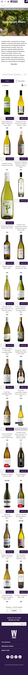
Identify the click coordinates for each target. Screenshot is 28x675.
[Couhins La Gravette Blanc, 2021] (21, 576)
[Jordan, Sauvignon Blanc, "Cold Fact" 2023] (7, 535)
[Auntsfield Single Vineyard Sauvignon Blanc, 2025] (7, 576)
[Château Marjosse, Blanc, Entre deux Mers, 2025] (7, 102)
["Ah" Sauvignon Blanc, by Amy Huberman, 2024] (21, 535)
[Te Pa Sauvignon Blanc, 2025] (21, 455)
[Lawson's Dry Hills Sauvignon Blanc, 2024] (21, 495)
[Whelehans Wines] (14, 1)
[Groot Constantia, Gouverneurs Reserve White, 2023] (7, 413)
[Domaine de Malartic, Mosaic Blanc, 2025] (7, 195)
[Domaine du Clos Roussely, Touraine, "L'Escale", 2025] (21, 102)
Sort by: (19, 81)
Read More (14, 64)
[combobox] (14, 5)
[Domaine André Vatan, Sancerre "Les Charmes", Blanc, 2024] (7, 287)
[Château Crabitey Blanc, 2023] (7, 247)
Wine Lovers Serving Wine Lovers (14, 9)
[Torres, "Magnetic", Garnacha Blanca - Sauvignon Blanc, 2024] (21, 287)
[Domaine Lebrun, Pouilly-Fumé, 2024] (21, 247)
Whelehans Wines (18, 665)
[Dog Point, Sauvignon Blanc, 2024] (7, 371)
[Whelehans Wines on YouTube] (11, 656)
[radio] (22, 85)
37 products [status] (5, 85)
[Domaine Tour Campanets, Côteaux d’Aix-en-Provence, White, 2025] (21, 184)
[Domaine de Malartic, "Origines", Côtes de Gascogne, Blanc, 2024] (21, 142)
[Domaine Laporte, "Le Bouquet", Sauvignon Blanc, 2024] (7, 329)
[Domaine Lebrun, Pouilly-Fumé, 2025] (7, 142)
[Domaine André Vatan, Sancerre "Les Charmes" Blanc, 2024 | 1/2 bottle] (21, 413)
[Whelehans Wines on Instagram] (16, 656)
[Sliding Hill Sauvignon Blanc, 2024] (7, 495)
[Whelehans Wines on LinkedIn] (20, 656)
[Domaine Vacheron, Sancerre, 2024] (7, 455)
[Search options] (25, 74)
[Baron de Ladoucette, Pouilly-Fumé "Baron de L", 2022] (21, 371)
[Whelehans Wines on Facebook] (7, 656)
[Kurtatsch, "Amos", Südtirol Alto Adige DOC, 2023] (21, 329)
